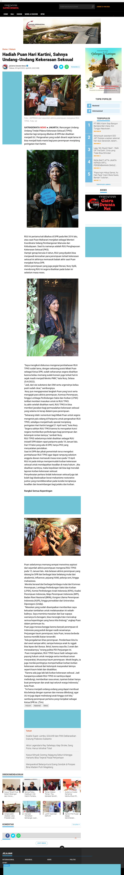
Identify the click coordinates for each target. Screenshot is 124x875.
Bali (12, 14)
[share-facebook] (56, 67)
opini (43, 14)
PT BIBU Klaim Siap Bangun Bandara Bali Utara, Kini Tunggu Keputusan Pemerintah (106, 126)
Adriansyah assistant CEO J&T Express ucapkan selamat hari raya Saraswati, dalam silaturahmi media (107, 138)
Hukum (19, 14)
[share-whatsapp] (67, 67)
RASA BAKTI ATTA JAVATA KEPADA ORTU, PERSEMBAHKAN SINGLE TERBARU (105, 163)
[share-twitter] (61, 67)
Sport (4, 863)
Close (6, 865)
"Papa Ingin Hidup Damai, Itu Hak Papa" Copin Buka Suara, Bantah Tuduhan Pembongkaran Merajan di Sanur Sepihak (106, 175)
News (46, 706)
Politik (73, 860)
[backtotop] (62, 848)
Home (6, 14)
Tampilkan (76, 824)
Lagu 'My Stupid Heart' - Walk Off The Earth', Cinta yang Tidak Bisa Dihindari (106, 150)
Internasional (97, 111)
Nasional (37, 706)
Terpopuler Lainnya (103, 184)
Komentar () (75, 67)
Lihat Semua (41, 843)
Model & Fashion (31, 14)
